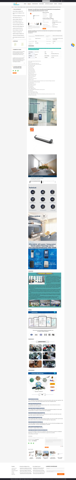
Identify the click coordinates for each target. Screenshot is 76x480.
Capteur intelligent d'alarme (17, 19)
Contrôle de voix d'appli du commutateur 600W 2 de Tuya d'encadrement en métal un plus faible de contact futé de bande (26, 469)
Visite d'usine (13, 469)
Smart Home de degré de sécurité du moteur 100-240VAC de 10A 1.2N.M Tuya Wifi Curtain (52, 458)
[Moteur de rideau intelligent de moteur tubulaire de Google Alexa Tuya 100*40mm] (46, 454)
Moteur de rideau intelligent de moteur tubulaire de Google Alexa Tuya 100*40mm (45, 458)
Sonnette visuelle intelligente (17, 22)
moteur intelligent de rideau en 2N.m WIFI (37, 432)
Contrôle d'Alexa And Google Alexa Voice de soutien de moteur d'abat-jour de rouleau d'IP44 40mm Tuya (38, 458)
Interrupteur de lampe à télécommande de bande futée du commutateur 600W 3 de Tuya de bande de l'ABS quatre (26, 473)
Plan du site (13, 474)
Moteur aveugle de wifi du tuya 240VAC (49, 432)
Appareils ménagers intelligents (17, 33)
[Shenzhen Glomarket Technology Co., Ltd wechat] (18, 71)
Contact (44, 28)
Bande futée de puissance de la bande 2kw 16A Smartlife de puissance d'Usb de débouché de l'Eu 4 (39, 471)
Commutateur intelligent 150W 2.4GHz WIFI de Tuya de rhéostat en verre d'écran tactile (26, 471)
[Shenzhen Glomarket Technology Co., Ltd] (16, 4)
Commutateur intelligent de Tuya (18, 15)
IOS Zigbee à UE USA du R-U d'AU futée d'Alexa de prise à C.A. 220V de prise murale (38, 469)
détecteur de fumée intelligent (17, 26)
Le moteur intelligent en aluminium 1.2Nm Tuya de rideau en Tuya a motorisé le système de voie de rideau (31, 458)
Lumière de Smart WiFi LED (17, 28)
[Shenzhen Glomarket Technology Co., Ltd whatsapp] (16, 71)
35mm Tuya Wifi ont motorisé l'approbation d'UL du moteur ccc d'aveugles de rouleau (60, 458)
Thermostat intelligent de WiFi (17, 24)
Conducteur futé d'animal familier (18, 35)
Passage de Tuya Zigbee (16, 31)
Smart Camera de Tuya (16, 17)
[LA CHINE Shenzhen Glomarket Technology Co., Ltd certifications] (15, 44)
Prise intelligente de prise (36, 466)
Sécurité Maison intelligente (17, 11)
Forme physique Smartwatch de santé (18, 37)
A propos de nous (14, 468)
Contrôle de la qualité (15, 470)
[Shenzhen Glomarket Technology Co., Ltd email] (14, 71)
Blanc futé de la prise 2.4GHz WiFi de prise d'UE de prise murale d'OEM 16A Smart (39, 473)
